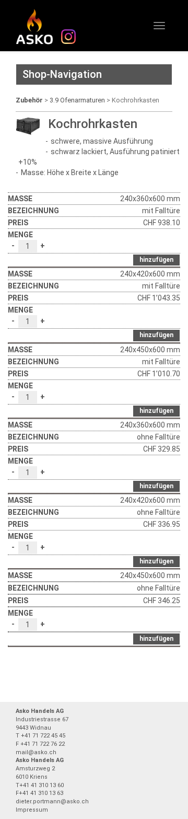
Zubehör (29, 100)
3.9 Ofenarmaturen (77, 100)
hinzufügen (156, 259)
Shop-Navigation (62, 74)
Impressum (32, 809)
